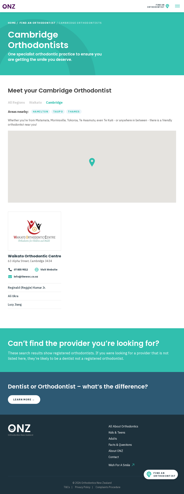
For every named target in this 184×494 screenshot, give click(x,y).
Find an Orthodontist (38, 22)
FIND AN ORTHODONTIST (156, 6)
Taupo (58, 111)
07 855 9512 (21, 269)
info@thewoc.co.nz (26, 276)
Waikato (35, 102)
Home (12, 22)
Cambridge (54, 102)
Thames (74, 111)
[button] (92, 162)
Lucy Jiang (15, 304)
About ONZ (116, 451)
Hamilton (40, 111)
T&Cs (67, 487)
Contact (114, 457)
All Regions (16, 102)
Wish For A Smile (119, 465)
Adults (113, 438)
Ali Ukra (13, 296)
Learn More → (24, 399)
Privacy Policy (82, 487)
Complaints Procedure (108, 487)
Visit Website (49, 269)
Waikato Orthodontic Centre (34, 256)
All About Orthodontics (123, 426)
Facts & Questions (120, 444)
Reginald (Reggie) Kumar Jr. (27, 287)
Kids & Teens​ (117, 432)
